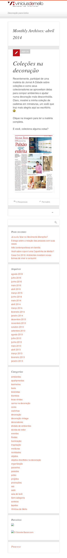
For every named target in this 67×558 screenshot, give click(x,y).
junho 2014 (16, 296)
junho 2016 (16, 281)
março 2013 (16, 353)
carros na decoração (20, 403)
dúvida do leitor (18, 429)
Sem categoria (18, 497)
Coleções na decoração (28, 66)
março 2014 (16, 307)
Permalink (46, 201)
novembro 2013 (18, 323)
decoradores (17, 422)
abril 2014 (16, 304)
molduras (15, 448)
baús (13, 387)
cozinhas (15, 410)
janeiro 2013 (17, 360)
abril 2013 (16, 349)
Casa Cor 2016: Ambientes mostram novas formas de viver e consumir (31, 256)
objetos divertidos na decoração (26, 459)
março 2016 (16, 292)
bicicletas (15, 391)
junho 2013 (16, 341)
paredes (15, 471)
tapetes (14, 505)
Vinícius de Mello (19, 508)
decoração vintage (20, 418)
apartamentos (17, 380)
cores (13, 406)
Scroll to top (52, 212)
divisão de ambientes (21, 425)
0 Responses (21, 201)
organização (17, 463)
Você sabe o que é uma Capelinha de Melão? (32, 251)
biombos (15, 395)
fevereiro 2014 (18, 311)
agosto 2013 (17, 334)
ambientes (16, 376)
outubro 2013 (17, 326)
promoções (16, 482)
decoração (16, 414)
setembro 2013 (18, 330)
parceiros (15, 467)
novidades (16, 452)
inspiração (16, 444)
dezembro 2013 (18, 319)
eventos (15, 433)
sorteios (15, 501)
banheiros (16, 384)
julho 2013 (16, 338)
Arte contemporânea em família (25, 247)
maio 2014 (16, 300)
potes (13, 474)
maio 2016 (16, 285)
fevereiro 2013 (18, 357)
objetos (14, 456)
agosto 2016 (17, 273)
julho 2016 (16, 277)
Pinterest (16, 546)
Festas (14, 437)
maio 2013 (16, 345)
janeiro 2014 (17, 315)
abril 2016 (16, 289)
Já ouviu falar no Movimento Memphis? (29, 236)
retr (12, 486)
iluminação (16, 440)
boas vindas (17, 399)
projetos (15, 478)
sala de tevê (17, 493)
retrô (13, 490)
